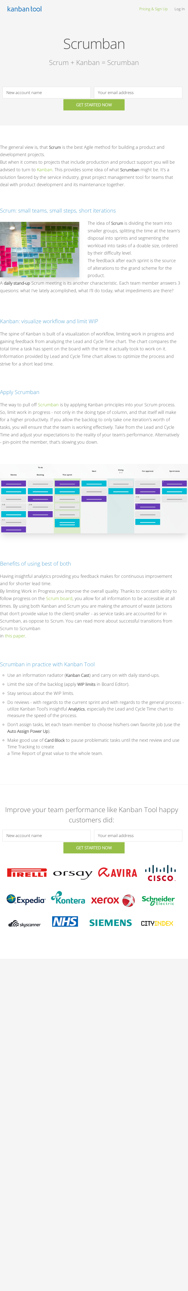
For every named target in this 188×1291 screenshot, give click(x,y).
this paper (15, 636)
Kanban (44, 169)
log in (180, 8)
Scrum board (59, 598)
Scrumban (48, 405)
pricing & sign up (153, 8)
